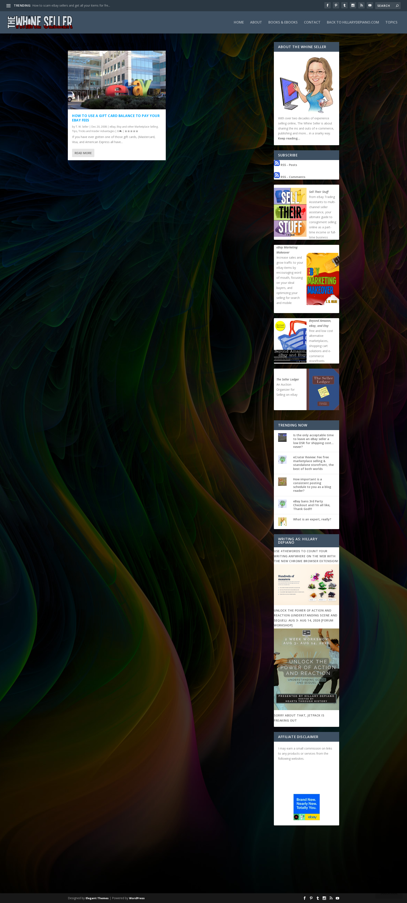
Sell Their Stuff (318, 192)
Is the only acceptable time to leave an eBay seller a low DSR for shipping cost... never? (313, 441)
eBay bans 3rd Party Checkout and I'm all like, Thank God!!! (311, 505)
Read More (83, 153)
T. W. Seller (82, 126)
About (256, 23)
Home (239, 23)
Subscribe (389, 893)
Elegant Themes (97, 898)
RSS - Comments (292, 177)
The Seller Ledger (287, 379)
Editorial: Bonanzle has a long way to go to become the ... (71, 5)
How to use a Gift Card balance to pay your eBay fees (116, 118)
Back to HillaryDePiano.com (353, 23)
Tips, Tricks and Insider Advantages (93, 131)
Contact (312, 23)
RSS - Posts (288, 165)
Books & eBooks (283, 23)
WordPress (137, 898)
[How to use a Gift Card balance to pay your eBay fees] (117, 80)
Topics (391, 23)
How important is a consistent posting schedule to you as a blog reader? (312, 485)
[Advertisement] (203, 860)
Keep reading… (289, 138)
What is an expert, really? (312, 519)
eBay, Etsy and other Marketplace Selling (134, 126)
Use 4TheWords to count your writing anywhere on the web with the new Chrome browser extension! (306, 556)
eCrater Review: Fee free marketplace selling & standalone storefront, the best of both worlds (313, 463)
